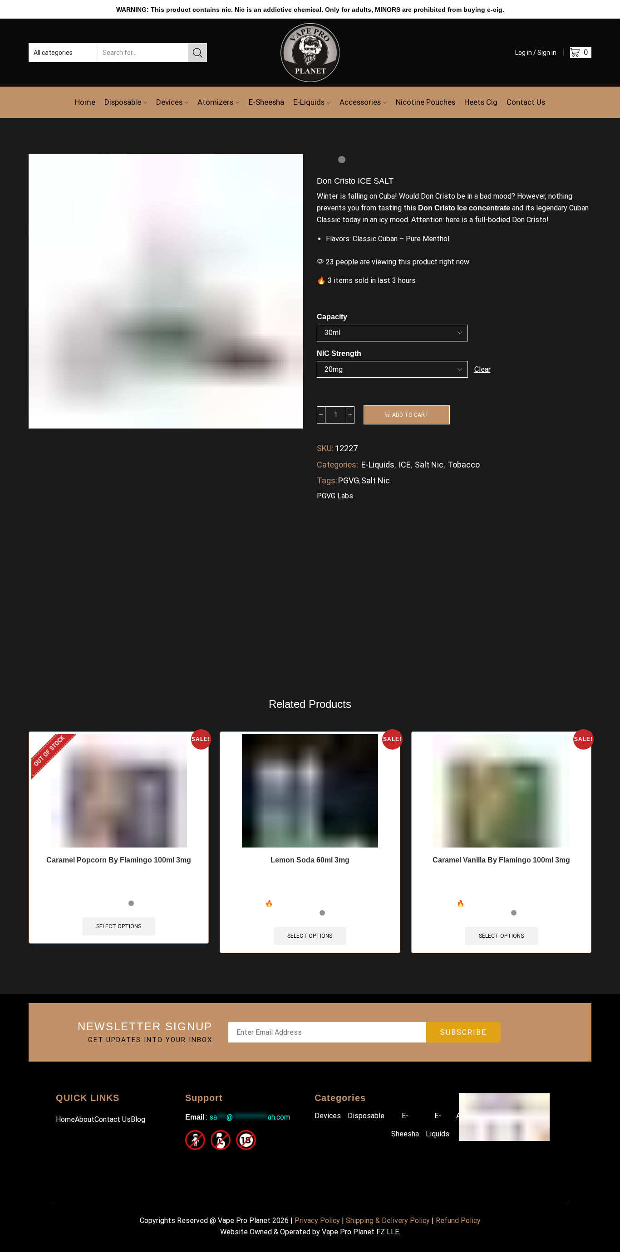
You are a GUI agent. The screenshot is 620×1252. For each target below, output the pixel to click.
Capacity (332, 317)
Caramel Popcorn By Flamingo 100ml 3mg (118, 860)
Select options (118, 926)
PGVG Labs (335, 496)
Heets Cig (480, 102)
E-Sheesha (266, 102)
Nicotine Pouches (425, 102)
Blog (138, 1119)
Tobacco (464, 464)
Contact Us (526, 102)
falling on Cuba (371, 196)
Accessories (360, 102)
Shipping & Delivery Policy (388, 1220)
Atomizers (215, 102)
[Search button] (197, 53)
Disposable (122, 102)
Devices (169, 102)
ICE (405, 464)
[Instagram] (211, 1162)
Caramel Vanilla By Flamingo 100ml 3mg (501, 860)
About (84, 1119)
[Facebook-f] (191, 1162)
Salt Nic (429, 464)
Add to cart (410, 415)
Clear (482, 369)
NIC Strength (339, 353)
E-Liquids (309, 102)
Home (85, 102)
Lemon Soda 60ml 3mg (310, 860)
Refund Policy (458, 1220)
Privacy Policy (317, 1220)
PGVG (348, 480)
